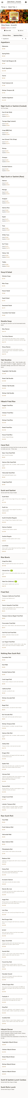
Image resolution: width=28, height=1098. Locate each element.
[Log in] (25, 2)
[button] (14, 47)
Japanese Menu (17, 35)
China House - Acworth (14, 1)
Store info (8, 30)
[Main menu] (2, 2)
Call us (21, 30)
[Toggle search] (25, 38)
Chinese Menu (7, 35)
